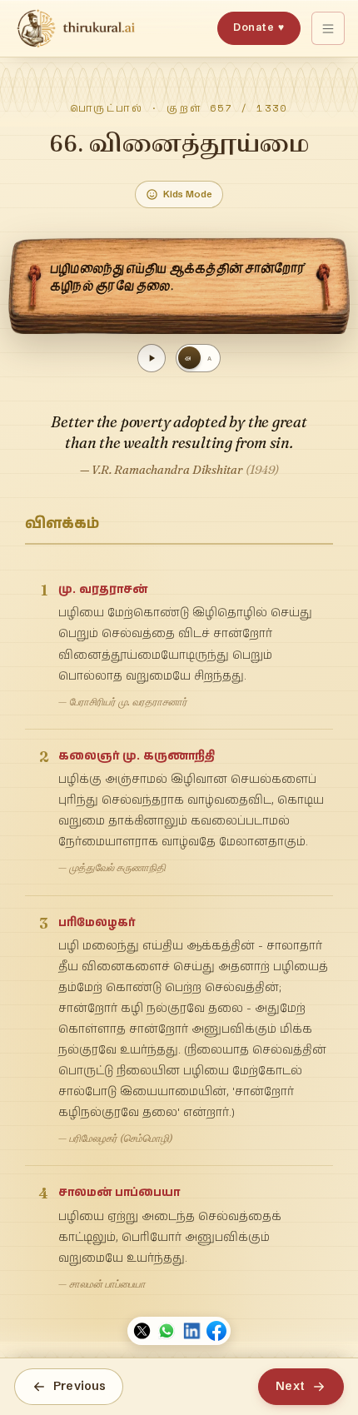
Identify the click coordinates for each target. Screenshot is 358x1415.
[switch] (198, 358)
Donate (258, 27)
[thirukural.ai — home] (75, 28)
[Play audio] (151, 358)
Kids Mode (187, 194)
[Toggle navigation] (328, 28)
